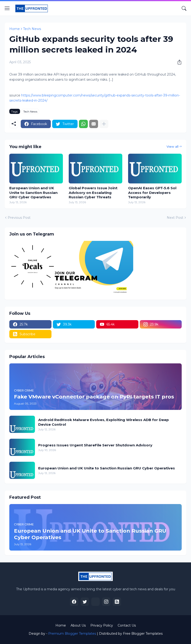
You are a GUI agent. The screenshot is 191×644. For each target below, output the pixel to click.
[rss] (117, 602)
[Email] (93, 124)
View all (172, 146)
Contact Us (127, 625)
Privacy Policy (101, 625)
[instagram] (106, 602)
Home (14, 28)
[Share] (178, 62)
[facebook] (74, 602)
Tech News (32, 28)
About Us (78, 625)
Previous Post (19, 218)
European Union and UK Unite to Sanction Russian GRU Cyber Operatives (33, 192)
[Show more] (103, 124)
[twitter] (85, 602)
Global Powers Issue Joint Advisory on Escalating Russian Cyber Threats (93, 192)
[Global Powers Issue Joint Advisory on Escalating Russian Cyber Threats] (95, 168)
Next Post (175, 218)
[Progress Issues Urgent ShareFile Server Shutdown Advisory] (22, 447)
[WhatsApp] (83, 124)
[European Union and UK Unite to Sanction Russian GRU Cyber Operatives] (36, 168)
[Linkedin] (95, 602)
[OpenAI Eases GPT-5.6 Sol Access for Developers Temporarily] (155, 168)
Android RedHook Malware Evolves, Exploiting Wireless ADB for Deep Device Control (103, 422)
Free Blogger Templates (143, 633)
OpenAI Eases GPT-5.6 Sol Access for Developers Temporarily (152, 192)
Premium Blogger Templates (72, 633)
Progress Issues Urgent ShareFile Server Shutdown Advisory (95, 445)
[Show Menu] (7, 8)
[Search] (184, 8)
